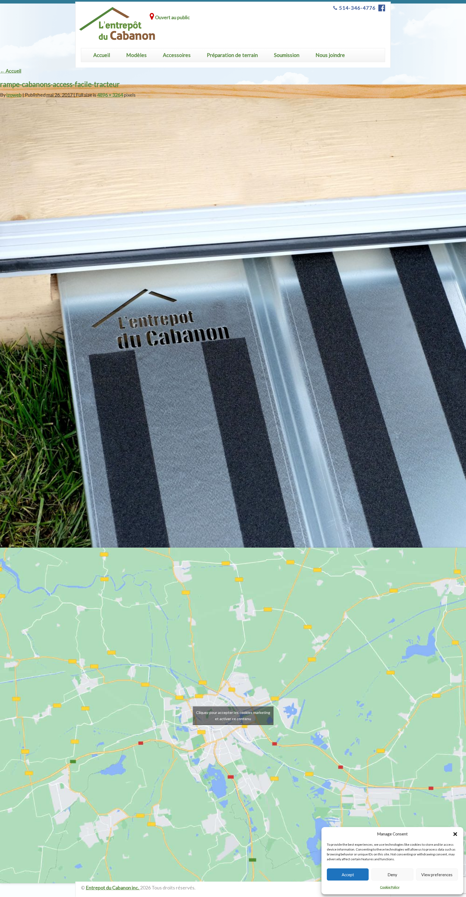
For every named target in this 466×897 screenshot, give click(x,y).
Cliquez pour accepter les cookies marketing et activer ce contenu (233, 715)
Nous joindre (330, 55)
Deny (392, 874)
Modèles (136, 55)
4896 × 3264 (110, 95)
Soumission (286, 55)
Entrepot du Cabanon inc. (113, 888)
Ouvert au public (172, 17)
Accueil (101, 55)
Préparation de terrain (232, 55)
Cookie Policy (389, 887)
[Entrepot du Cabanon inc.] (117, 24)
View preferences (437, 874)
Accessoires (177, 55)
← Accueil (10, 71)
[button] (455, 834)
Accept (348, 874)
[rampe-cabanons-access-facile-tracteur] (233, 331)
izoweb (14, 95)
